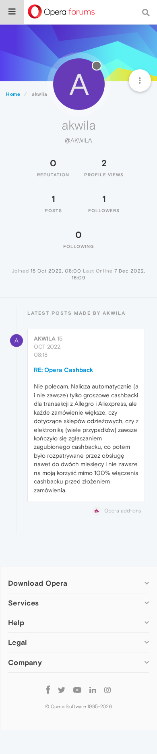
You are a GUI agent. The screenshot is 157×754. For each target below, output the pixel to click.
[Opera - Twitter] (61, 689)
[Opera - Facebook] (48, 690)
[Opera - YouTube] (77, 689)
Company (25, 662)
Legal (17, 642)
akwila (45, 338)
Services (23, 603)
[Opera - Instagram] (107, 689)
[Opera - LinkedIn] (92, 689)
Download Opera (37, 583)
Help (16, 622)
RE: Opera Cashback (63, 369)
